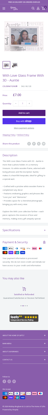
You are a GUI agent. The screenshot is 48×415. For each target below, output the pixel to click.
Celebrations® (10, 86)
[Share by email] (43, 144)
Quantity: (7, 103)
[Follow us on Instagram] (9, 381)
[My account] (38, 8)
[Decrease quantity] (15, 103)
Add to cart (24, 113)
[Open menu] (4, 8)
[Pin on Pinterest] (34, 144)
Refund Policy (23, 134)
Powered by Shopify (10, 409)
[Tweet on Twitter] (39, 144)
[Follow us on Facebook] (4, 381)
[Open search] (33, 8)
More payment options (24, 128)
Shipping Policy (9, 134)
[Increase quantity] (29, 103)
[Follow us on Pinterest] (14, 381)
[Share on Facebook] (29, 144)
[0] (43, 8)
